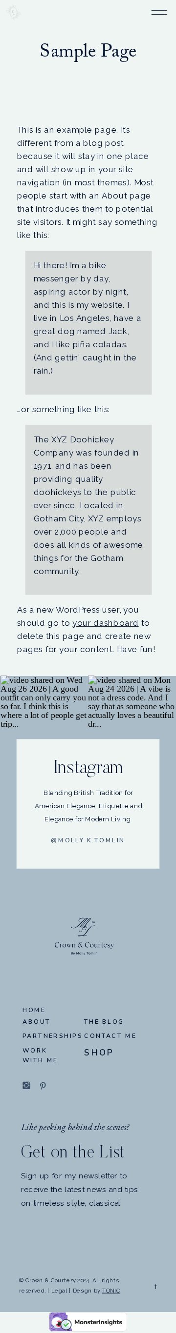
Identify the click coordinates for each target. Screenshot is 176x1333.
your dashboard (105, 623)
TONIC (111, 1290)
